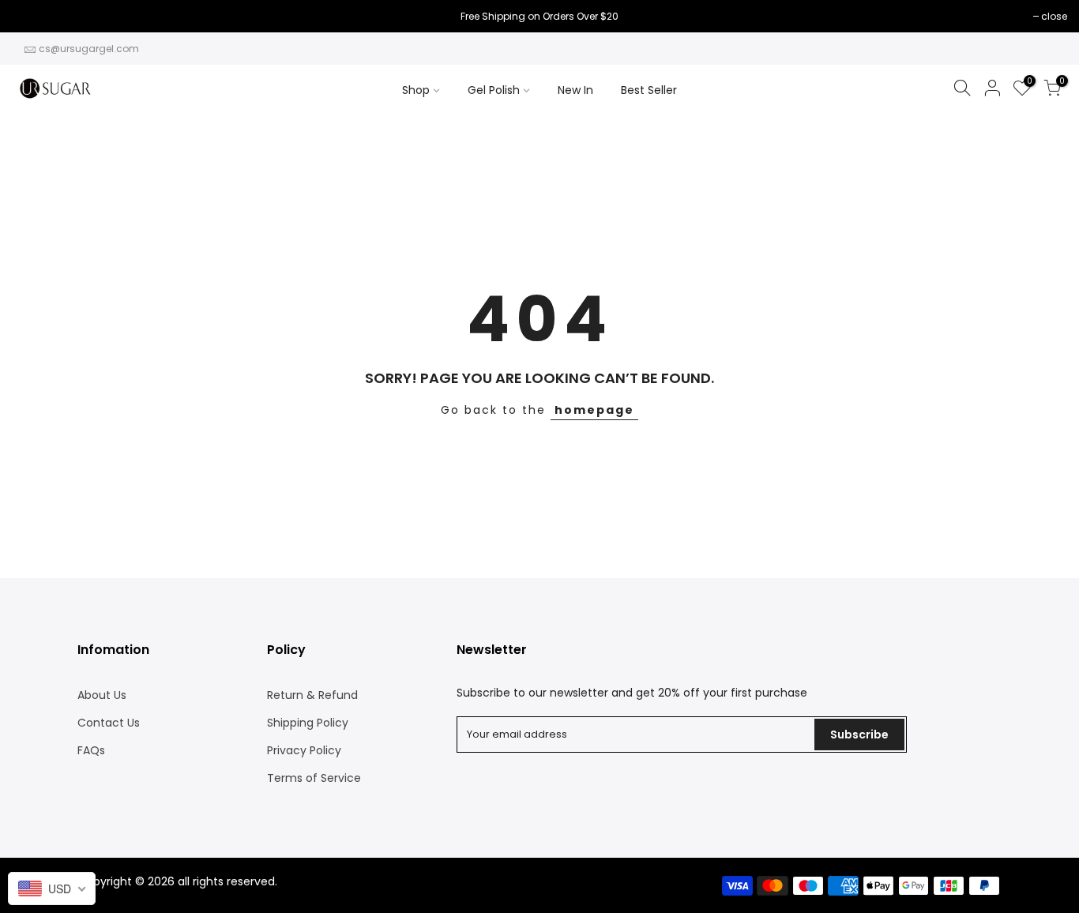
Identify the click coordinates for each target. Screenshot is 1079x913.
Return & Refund (312, 695)
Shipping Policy (307, 723)
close (33, 16)
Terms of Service (314, 778)
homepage (594, 410)
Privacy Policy (304, 750)
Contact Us (108, 723)
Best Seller (649, 90)
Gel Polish (494, 90)
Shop (416, 90)
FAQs (91, 750)
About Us (101, 695)
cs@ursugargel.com (89, 48)
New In (575, 90)
